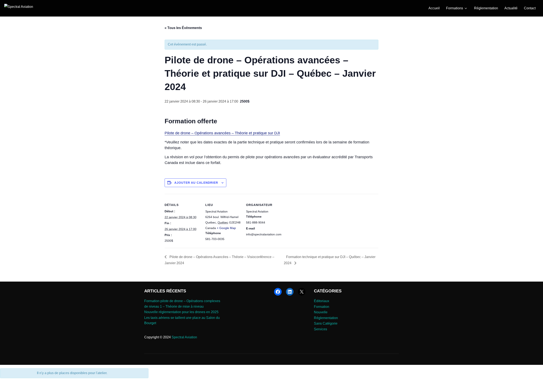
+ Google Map (226, 228)
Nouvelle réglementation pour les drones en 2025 (181, 312)
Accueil (434, 8)
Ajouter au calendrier (196, 182)
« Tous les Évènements (183, 28)
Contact (530, 8)
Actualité (511, 8)
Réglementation (486, 8)
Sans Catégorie (325, 323)
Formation (321, 306)
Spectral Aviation (184, 337)
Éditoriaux (321, 301)
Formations (454, 8)
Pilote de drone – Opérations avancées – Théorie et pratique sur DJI (222, 133)
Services (320, 329)
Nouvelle (320, 312)
